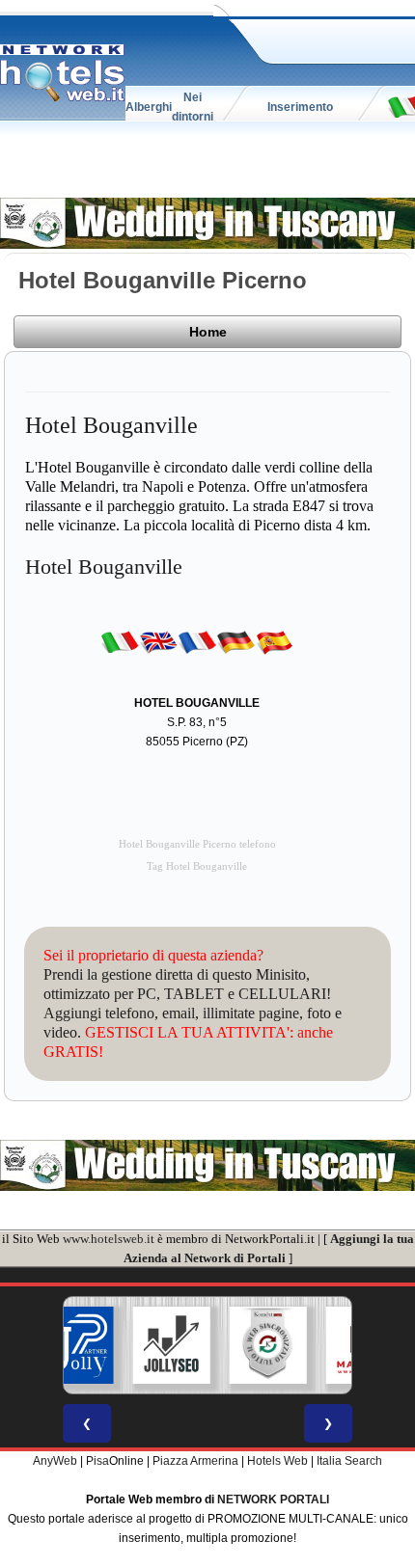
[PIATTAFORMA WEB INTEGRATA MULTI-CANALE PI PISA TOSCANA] (268, 1345)
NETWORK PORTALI (273, 1499)
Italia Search (349, 1461)
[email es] (274, 641)
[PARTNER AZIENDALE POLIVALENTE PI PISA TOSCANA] (75, 1345)
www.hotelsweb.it (108, 1238)
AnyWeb (55, 1461)
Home (208, 331)
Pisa (97, 1461)
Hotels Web (277, 1461)
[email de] (235, 641)
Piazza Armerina (195, 1461)
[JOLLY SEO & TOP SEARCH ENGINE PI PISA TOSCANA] (171, 1345)
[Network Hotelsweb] (62, 73)
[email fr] (197, 641)
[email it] (119, 641)
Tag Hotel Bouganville (197, 866)
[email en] (158, 641)
